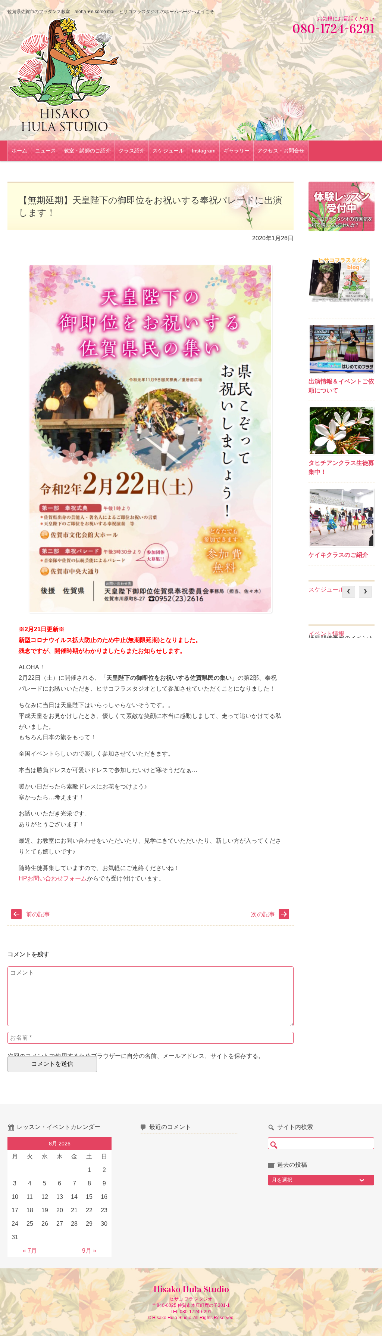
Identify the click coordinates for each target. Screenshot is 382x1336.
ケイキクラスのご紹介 (338, 555)
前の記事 (38, 914)
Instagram (204, 151)
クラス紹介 (132, 151)
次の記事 (263, 914)
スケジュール (168, 151)
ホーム (19, 151)
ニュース (45, 151)
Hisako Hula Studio (191, 1289)
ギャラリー (236, 151)
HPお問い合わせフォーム (53, 878)
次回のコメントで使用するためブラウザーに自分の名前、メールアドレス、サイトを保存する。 (135, 1056)
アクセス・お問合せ (280, 151)
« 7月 (30, 1250)
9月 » (89, 1250)
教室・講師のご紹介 (87, 151)
